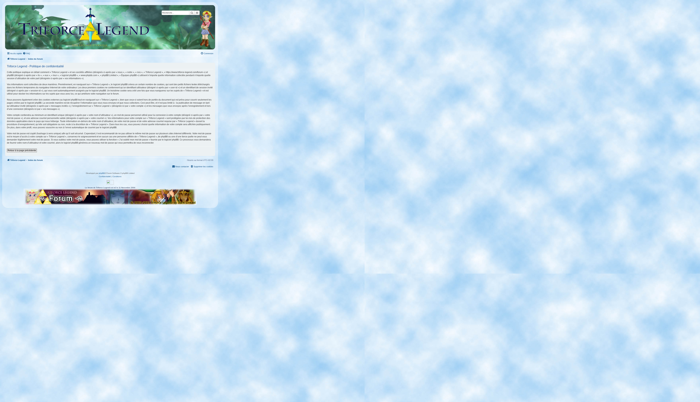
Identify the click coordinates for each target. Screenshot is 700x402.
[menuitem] (26, 53)
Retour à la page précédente (22, 150)
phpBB (102, 173)
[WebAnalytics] (110, 182)
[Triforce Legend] (84, 27)
